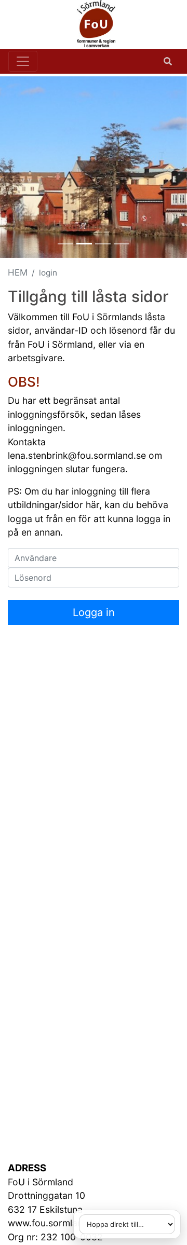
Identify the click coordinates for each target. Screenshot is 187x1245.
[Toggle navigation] (22, 61)
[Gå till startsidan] (89, 24)
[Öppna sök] (168, 61)
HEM (18, 272)
